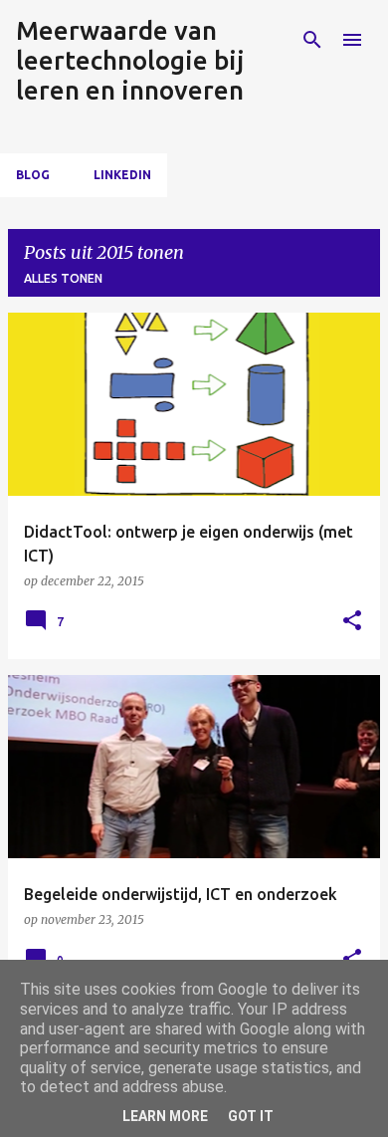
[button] (352, 621)
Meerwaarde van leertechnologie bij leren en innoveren (130, 60)
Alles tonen (63, 278)
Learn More (165, 1116)
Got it (251, 1116)
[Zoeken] (312, 40)
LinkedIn (122, 174)
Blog (33, 174)
